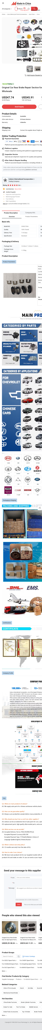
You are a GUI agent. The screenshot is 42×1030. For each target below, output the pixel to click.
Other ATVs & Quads (10, 988)
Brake (38, 14)
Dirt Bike (30, 988)
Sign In (5, 204)
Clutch (22, 988)
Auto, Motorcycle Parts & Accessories (17, 14)
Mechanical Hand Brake (11, 993)
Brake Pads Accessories (11, 1012)
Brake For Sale (8, 1007)
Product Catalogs (29, 956)
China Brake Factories (10, 1002)
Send (18, 904)
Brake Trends (38, 1012)
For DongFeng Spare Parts (28, 964)
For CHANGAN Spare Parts (10, 964)
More (3, 1015)
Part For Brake (20, 1007)
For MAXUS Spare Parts (27, 967)
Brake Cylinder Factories (28, 1002)
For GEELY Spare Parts (9, 960)
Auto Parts (32, 14)
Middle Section (33, 1007)
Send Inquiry (19, 107)
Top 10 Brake (26, 1012)
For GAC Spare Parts (8, 967)
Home (3, 14)
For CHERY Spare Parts (27, 960)
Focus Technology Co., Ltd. (25, 1022)
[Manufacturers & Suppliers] (21, 3)
